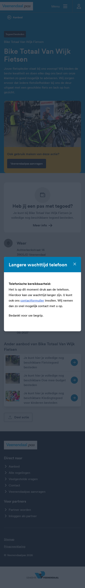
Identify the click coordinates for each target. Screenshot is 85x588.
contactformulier (32, 300)
